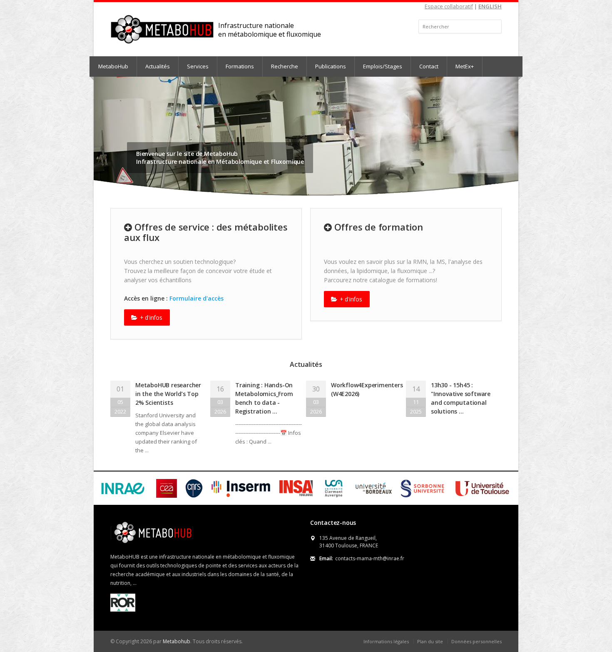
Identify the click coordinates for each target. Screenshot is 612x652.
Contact (428, 66)
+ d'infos (150, 317)
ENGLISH (490, 6)
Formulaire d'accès (196, 298)
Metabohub (176, 641)
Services (198, 66)
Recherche (284, 66)
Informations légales (386, 641)
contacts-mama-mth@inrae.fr (369, 558)
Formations (240, 66)
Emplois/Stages (382, 66)
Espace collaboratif (449, 6)
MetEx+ (464, 66)
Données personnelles (476, 641)
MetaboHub (113, 66)
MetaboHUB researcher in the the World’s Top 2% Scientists (168, 393)
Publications (330, 66)
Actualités (157, 66)
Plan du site (430, 641)
